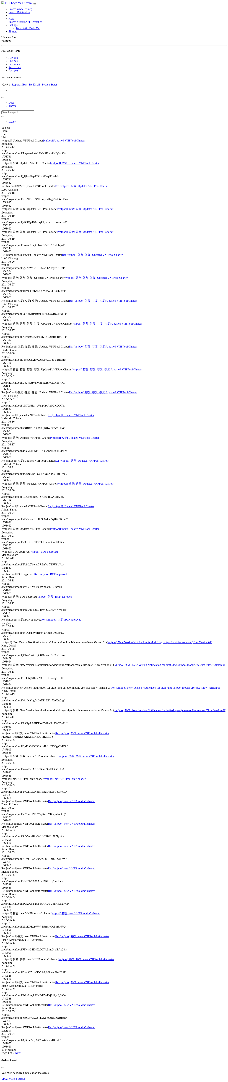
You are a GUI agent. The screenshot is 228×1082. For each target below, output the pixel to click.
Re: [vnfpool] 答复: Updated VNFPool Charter (81, 186)
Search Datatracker (19, 12)
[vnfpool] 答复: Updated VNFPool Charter (74, 163)
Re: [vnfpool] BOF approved (50, 574)
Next (17, 1052)
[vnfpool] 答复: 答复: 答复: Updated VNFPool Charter (96, 277)
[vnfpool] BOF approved (44, 551)
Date (11, 102)
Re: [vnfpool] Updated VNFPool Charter (71, 415)
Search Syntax (17, 21)
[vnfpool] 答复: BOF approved (54, 596)
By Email (34, 84)
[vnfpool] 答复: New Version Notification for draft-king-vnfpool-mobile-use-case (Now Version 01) (170, 664)
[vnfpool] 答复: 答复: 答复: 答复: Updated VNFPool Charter (107, 323)
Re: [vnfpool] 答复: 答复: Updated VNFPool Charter (92, 254)
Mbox (4, 1078)
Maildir (13, 1078)
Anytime (13, 57)
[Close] (2, 1067)
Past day (13, 60)
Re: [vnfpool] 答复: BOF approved (61, 619)
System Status (49, 84)
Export (12, 121)
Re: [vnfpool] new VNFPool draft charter (71, 801)
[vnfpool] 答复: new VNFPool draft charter (75, 913)
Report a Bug (19, 84)
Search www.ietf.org (20, 8)
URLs (21, 1078)
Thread (13, 105)
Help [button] (11, 18)
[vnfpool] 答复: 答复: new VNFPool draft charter (86, 756)
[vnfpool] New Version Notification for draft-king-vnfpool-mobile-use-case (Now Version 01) (159, 642)
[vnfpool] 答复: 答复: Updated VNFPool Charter (85, 208)
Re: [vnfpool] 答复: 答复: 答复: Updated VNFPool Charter (103, 300)
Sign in (13, 31)
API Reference (33, 21)
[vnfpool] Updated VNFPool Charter (64, 140)
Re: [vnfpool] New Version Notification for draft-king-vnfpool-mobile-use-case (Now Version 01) (166, 687)
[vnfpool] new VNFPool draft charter (64, 778)
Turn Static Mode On (28, 28)
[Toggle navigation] (34, 3)
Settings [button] (13, 24)
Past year (14, 70)
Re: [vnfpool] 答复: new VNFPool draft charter (82, 733)
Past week (14, 64)
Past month (15, 67)
